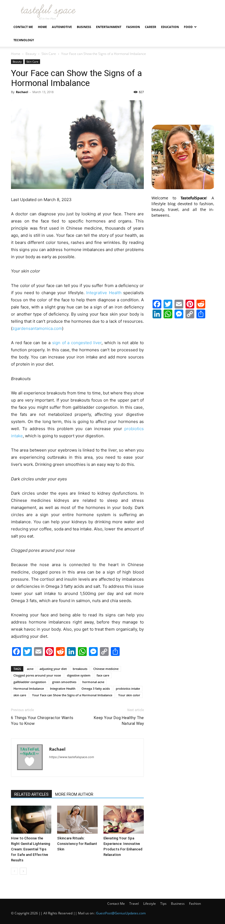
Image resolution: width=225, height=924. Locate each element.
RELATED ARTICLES (31, 794)
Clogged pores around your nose (37, 675)
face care (103, 675)
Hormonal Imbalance (28, 688)
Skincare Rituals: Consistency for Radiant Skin (77, 843)
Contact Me (23, 27)
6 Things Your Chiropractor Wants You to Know (42, 720)
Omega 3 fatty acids (95, 688)
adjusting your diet (53, 669)
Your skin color (129, 695)
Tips (163, 903)
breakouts (80, 669)
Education (170, 27)
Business (84, 27)
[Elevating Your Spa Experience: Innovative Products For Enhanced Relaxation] (123, 819)
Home (42, 27)
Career (150, 27)
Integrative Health (103, 292)
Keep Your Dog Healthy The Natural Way (119, 720)
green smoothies (64, 682)
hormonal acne (93, 682)
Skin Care (48, 53)
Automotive (62, 27)
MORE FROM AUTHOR (74, 794)
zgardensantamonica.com (37, 328)
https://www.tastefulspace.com (71, 757)
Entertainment (108, 27)
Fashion (133, 27)
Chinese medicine (106, 669)
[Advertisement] (182, 86)
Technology (23, 40)
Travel (134, 903)
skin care (19, 695)
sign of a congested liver (77, 342)
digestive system (79, 675)
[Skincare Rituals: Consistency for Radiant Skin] (77, 819)
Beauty (31, 53)
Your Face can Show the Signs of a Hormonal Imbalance (72, 695)
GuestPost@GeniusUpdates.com (121, 913)
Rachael (22, 92)
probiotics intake (128, 688)
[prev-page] (14, 871)
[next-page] (23, 871)
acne (30, 669)
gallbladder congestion (29, 682)
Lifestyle (149, 903)
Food (188, 27)
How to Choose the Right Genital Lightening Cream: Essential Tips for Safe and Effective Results (30, 849)
